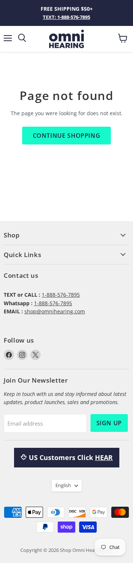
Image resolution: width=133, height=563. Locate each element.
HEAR (104, 457)
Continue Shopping (66, 135)
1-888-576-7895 (61, 294)
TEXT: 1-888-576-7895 (66, 17)
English (63, 485)
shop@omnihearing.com (54, 311)
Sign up (109, 423)
